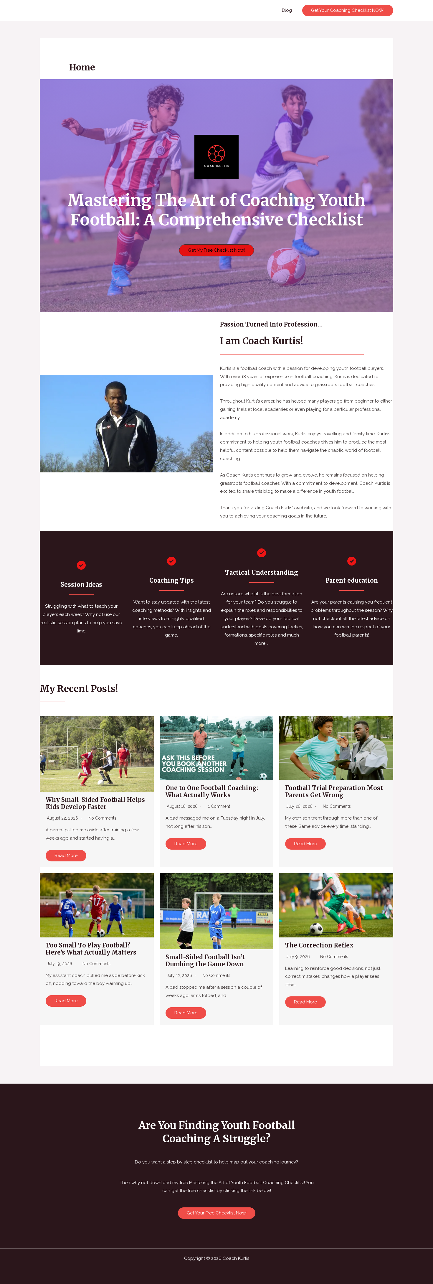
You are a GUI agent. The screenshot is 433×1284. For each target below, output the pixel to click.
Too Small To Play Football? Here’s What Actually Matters (91, 949)
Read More (65, 855)
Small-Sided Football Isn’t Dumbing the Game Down (205, 960)
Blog (287, 10)
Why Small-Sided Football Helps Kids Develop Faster (95, 803)
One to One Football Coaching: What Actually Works (212, 791)
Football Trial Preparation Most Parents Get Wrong (334, 791)
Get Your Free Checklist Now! (217, 1213)
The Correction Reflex (319, 945)
